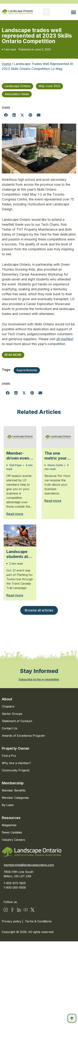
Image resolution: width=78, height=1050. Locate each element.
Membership (13, 783)
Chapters (8, 706)
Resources (11, 818)
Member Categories (15, 798)
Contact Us (9, 728)
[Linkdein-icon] (19, 910)
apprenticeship (26, 370)
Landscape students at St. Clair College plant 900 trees (19, 554)
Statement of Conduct (17, 721)
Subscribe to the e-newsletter (39, 679)
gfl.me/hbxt (64, 339)
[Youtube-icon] (26, 910)
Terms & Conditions (38, 921)
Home (6, 64)
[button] (46, 12)
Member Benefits (13, 790)
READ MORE (13, 355)
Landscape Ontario (17, 86)
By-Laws (8, 805)
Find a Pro (9, 756)
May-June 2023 (49, 86)
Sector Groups (12, 714)
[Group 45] (32, 910)
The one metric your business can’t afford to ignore (55, 455)
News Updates (12, 832)
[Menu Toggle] (73, 12)
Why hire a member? (16, 763)
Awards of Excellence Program (23, 735)
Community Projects (16, 770)
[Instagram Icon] (6, 910)
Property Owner (16, 748)
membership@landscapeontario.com (29, 865)
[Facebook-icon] (12, 910)
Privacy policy (12, 921)
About (7, 699)
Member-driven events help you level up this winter (19, 455)
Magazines (9, 825)
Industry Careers (13, 839)
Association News (17, 94)
